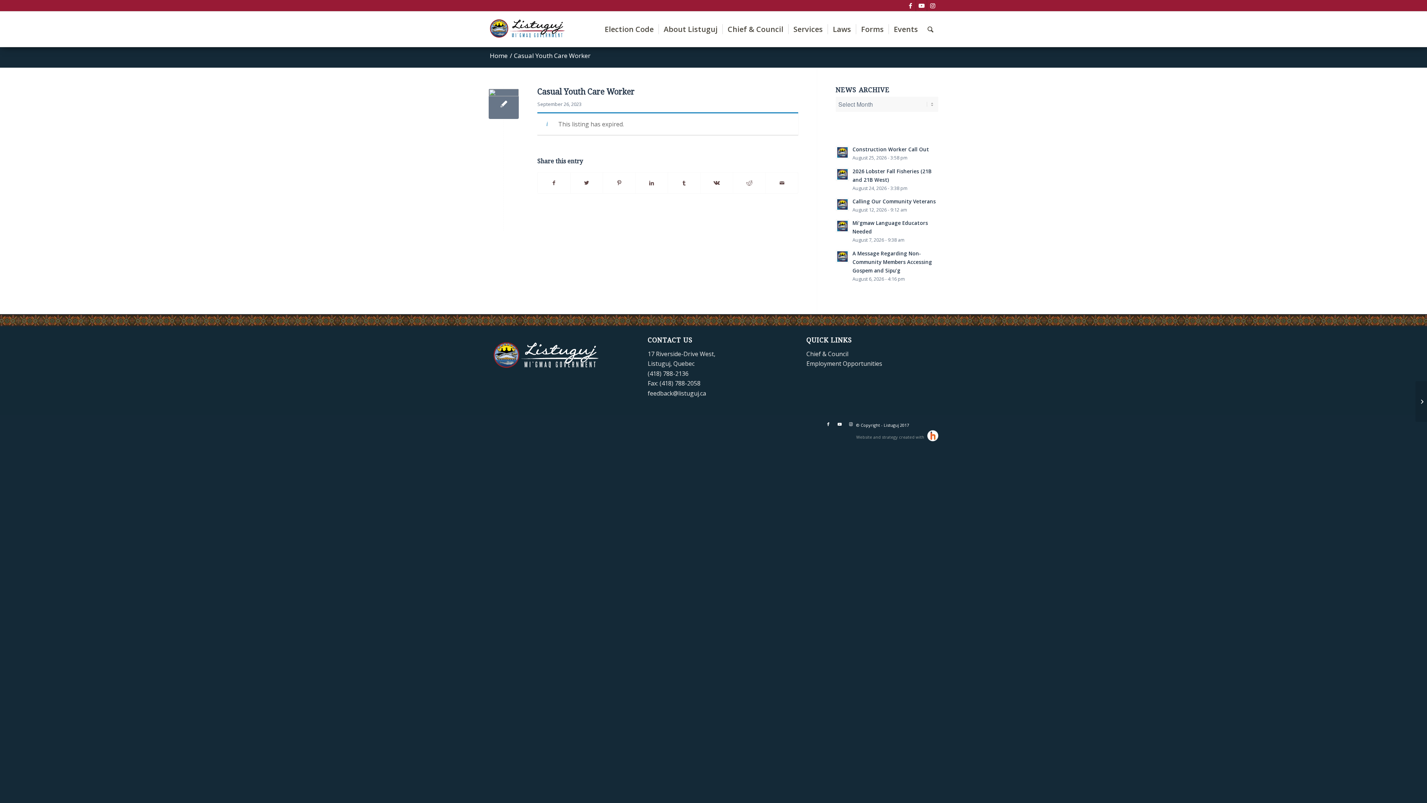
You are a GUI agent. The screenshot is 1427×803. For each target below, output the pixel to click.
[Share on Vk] (717, 182)
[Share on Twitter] (587, 182)
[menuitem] (629, 29)
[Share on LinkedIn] (652, 182)
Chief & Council (827, 354)
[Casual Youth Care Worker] (1421, 401)
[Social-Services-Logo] (504, 104)
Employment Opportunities (844, 363)
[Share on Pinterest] (619, 182)
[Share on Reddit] (749, 182)
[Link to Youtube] (921, 5)
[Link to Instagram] (932, 5)
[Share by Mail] (782, 182)
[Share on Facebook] (554, 182)
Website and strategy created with (890, 437)
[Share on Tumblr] (684, 182)
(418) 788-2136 (668, 374)
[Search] (930, 29)
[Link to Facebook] (910, 5)
